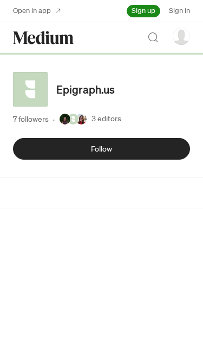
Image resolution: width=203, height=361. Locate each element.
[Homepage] (43, 37)
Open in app (32, 10)
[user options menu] (181, 36)
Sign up (143, 10)
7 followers (31, 119)
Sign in (179, 10)
